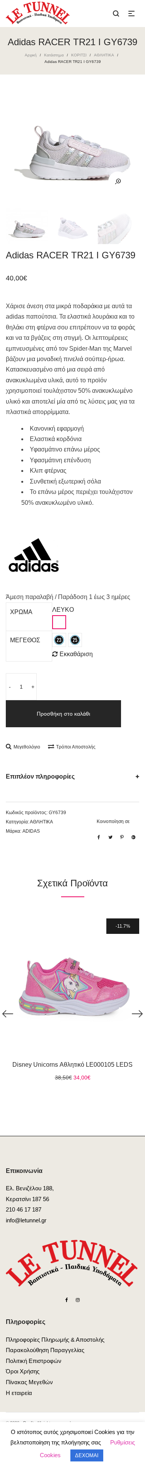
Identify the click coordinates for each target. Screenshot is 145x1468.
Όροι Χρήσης (22, 1371)
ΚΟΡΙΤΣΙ (79, 55)
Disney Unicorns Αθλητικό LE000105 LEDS (72, 1064)
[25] (75, 640)
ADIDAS (31, 831)
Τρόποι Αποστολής (76, 747)
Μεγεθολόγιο (27, 747)
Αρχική (31, 55)
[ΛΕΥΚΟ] (59, 622)
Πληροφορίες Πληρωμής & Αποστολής (55, 1339)
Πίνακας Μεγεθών (29, 1382)
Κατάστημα (54, 55)
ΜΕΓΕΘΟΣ (25, 640)
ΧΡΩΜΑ (21, 612)
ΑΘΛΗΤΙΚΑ (104, 55)
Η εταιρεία (19, 1393)
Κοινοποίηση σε (113, 821)
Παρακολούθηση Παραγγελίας (45, 1350)
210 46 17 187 (23, 1209)
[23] (59, 640)
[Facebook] (66, 1300)
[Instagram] (78, 1300)
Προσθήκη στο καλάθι (63, 714)
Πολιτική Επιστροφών (33, 1361)
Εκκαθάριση (76, 654)
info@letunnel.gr (26, 1220)
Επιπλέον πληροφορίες (40, 776)
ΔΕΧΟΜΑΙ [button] (87, 1455)
